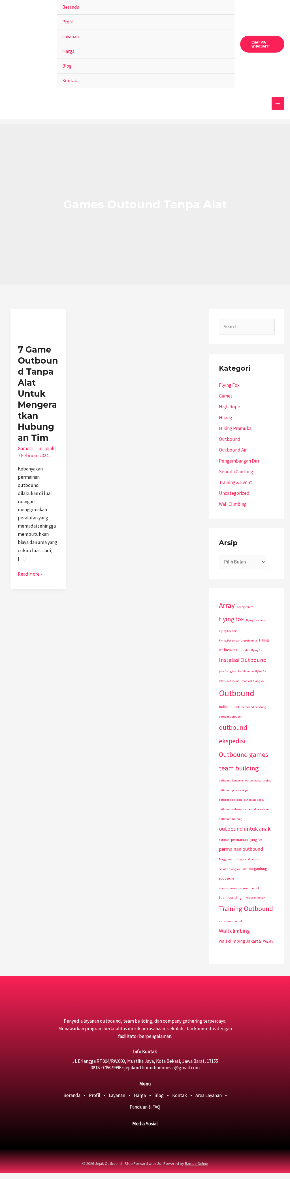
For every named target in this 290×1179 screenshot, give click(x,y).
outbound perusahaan (259, 780)
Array (227, 605)
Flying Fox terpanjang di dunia (238, 640)
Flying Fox (229, 385)
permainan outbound (241, 849)
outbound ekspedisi (233, 734)
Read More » (30, 573)
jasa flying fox (227, 671)
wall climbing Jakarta (240, 941)
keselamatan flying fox (252, 671)
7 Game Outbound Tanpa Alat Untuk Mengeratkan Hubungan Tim (38, 393)
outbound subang (230, 809)
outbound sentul (254, 800)
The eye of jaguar (254, 898)
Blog (67, 66)
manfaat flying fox (253, 681)
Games (24, 448)
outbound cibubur (230, 716)
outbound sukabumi (257, 809)
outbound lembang (231, 780)
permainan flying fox (247, 839)
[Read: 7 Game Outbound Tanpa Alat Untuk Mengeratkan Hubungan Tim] (38, 322)
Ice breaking (228, 649)
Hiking (225, 417)
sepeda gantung (254, 868)
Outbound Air (233, 450)
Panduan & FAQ (145, 1107)
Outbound (229, 439)
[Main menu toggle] (278, 103)
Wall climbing (234, 930)
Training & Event (235, 482)
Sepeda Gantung (236, 471)
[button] (262, 44)
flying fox (231, 619)
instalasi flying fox (251, 650)
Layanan (70, 36)
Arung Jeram (245, 607)
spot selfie (226, 878)
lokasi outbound (229, 681)
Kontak (69, 80)
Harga (68, 51)
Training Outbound (246, 908)
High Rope (229, 406)
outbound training (230, 819)
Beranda (70, 7)
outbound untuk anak (244, 828)
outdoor (224, 840)
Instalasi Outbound (242, 660)
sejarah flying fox (229, 869)
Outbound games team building (243, 761)
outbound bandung (254, 707)
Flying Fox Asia (228, 631)
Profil (68, 22)
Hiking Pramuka (235, 428)
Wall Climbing (233, 504)
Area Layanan (208, 1095)
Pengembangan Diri (239, 461)
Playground (226, 859)
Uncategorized (234, 493)
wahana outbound (230, 921)
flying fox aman (255, 620)
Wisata (268, 941)
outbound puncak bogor (234, 790)
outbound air (229, 706)
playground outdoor (248, 859)
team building (230, 897)
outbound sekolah (230, 800)
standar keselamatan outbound (239, 888)
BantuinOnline (196, 1163)
